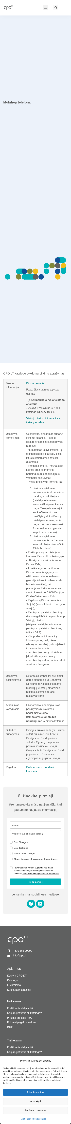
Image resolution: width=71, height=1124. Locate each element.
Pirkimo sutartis (35, 383)
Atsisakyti (35, 1101)
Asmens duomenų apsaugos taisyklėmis (40, 874)
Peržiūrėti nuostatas (35, 1110)
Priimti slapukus (35, 1092)
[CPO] (10, 7)
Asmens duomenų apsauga (33, 1119)
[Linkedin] (40, 904)
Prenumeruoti (35, 881)
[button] (45, 7)
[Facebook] (31, 904)
